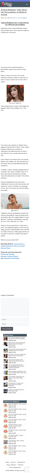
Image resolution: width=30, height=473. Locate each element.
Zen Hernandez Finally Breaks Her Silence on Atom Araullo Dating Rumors (16, 378)
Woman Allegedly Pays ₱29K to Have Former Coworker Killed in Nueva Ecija (17, 372)
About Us (13, 462)
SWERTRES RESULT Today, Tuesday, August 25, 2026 (15, 425)
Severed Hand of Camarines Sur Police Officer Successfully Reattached (15, 384)
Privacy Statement (11, 465)
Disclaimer (20, 465)
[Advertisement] (15, 51)
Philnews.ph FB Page (7, 254)
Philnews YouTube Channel (9, 256)
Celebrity (24, 18)
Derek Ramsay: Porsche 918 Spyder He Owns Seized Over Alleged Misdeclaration (16, 344)
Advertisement (21, 462)
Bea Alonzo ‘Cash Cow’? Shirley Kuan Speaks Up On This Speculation (17, 355)
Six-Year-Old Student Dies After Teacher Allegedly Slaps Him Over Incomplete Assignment (16, 366)
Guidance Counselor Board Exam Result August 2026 (16, 390)
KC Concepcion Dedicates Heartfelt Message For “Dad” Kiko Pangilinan (16, 338)
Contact (7, 462)
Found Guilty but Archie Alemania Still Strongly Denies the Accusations (17, 350)
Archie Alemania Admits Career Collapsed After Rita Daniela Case (16, 360)
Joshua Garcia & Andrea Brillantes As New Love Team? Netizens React (13, 246)
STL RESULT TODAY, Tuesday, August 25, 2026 (15, 436)
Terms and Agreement (15, 467)
